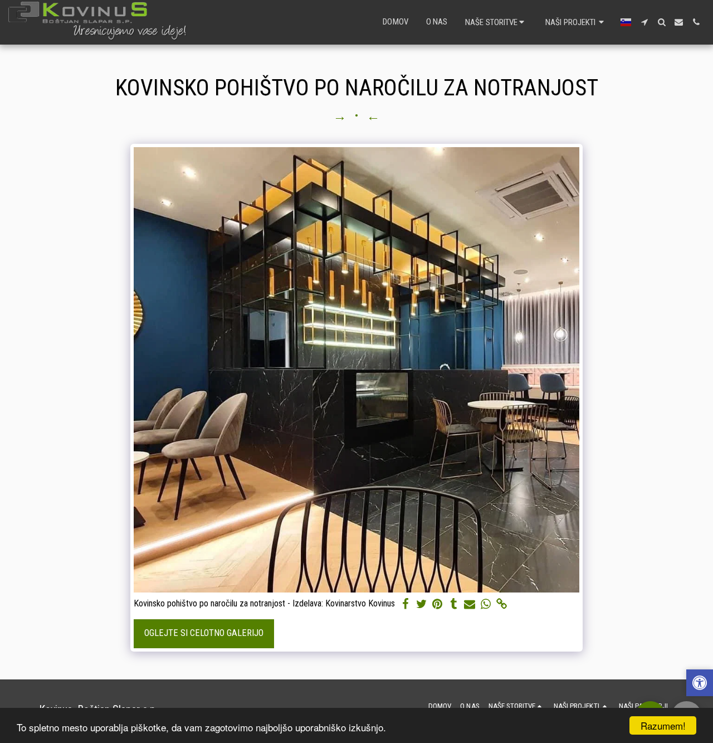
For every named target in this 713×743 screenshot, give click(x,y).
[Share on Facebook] (405, 604)
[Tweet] (421, 604)
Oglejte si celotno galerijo (203, 633)
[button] (496, 22)
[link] (502, 604)
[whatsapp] (486, 604)
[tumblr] (454, 604)
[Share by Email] (470, 604)
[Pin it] (437, 604)
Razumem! (663, 725)
